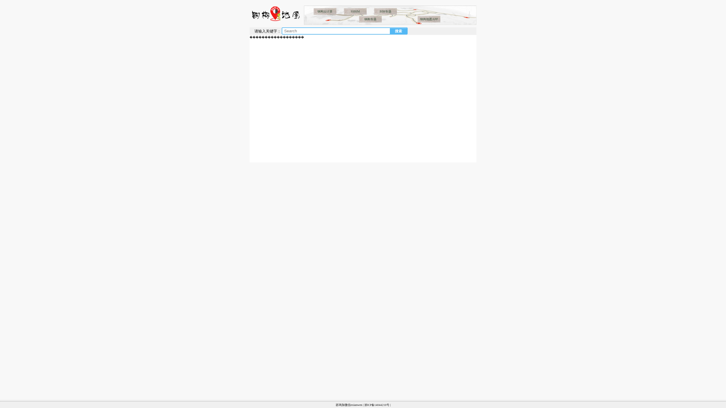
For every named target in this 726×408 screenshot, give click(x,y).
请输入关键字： (267, 31)
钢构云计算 (325, 11)
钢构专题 (370, 19)
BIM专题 (385, 11)
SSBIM (355, 11)
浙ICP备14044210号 (376, 404)
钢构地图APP (429, 19)
